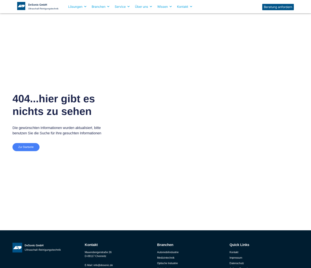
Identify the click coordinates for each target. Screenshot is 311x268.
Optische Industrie (167, 263)
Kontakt (234, 252)
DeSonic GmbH (37, 4)
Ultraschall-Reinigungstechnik (43, 8)
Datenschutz (237, 263)
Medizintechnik (165, 257)
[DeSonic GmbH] (17, 247)
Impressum (236, 257)
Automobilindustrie (168, 252)
